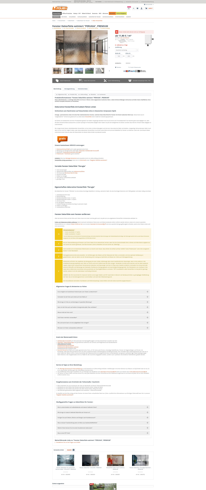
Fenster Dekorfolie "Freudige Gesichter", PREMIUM (140, 468)
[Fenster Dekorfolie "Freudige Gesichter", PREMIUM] (140, 460)
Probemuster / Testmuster (64, 154)
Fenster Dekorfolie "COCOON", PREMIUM (90, 467)
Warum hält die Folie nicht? (65, 312)
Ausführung (118, 47)
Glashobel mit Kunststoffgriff (98, 224)
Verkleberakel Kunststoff (91, 150)
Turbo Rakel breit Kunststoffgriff (138, 371)
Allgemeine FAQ (62, 94)
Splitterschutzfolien (79, 171)
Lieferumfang (83, 94)
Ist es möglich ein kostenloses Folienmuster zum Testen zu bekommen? (77, 291)
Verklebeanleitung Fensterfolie (65, 345)
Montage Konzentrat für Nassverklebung (71, 368)
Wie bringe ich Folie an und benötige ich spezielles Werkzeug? (75, 302)
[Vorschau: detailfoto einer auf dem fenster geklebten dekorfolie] (89, 70)
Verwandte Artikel (59, 450)
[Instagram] (128, 8)
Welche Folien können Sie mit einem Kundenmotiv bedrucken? (75, 428)
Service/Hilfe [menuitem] (149, 4)
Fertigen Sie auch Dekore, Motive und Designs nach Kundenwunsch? (76, 417)
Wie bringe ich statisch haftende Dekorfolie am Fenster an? (74, 412)
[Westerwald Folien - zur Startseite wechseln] (60, 8)
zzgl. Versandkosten (124, 37)
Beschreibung (57, 89)
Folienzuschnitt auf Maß (63, 149)
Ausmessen (102, 94)
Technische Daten (83, 89)
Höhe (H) (127, 53)
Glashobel (82, 150)
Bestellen (93, 94)
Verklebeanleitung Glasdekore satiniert (67, 347)
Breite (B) (117, 53)
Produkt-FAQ (73, 94)
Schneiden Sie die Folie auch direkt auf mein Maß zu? (72, 297)
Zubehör (70, 450)
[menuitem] (128, 8)
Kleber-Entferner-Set (76, 224)
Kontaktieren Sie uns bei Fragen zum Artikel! (68, 442)
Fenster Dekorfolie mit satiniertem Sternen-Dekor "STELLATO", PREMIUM (66, 468)
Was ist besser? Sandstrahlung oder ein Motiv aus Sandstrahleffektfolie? (77, 423)
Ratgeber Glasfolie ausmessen (98, 160)
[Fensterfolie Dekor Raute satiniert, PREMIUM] (115, 460)
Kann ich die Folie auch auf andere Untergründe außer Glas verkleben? (77, 307)
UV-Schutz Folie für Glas (71, 173)
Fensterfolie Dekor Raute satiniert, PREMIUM (115, 468)
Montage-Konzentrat (71, 158)
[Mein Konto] (142, 8)
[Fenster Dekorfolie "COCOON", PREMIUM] (90, 460)
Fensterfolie (88, 116)
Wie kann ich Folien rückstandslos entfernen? (70, 328)
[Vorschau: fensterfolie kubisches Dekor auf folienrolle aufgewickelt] (100, 70)
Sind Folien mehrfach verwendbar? (67, 317)
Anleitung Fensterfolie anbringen (72, 152)
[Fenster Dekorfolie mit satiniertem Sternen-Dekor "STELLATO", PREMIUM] (65, 460)
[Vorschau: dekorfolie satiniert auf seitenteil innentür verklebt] (68, 70)
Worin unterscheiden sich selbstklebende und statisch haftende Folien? (77, 407)
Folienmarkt (83, 160)
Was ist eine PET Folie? (64, 433)
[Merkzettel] (137, 8)
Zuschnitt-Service (62, 350)
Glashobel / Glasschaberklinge (65, 342)
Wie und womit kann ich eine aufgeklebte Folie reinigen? (73, 322)
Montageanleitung (69, 89)
